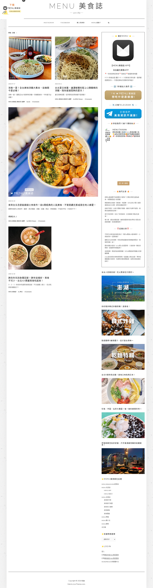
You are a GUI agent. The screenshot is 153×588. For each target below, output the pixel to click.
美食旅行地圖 (108, 503)
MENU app (107, 490)
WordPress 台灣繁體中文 (110, 562)
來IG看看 (125, 183)
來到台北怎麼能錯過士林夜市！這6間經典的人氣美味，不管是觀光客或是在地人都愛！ (52, 205)
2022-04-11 (58, 84)
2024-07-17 (11, 84)
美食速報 (107, 510)
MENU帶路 (105, 517)
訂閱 (110, 555)
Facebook (65, 22)
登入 (103, 551)
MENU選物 (105, 524)
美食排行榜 (107, 500)
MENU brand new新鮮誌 (110, 484)
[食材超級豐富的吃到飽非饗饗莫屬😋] (123, 150)
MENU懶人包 (106, 520)
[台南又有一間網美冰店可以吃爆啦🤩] (135, 174)
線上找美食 (81, 22)
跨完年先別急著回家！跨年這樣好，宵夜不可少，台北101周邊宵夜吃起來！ (28, 279)
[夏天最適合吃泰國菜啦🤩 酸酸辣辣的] (135, 162)
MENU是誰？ (96, 22)
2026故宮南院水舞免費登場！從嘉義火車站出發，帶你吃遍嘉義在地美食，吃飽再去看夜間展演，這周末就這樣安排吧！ (123, 259)
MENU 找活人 (108, 494)
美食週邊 (107, 514)
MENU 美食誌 (76, 6)
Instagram (49, 22)
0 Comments (35, 101)
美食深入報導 (21, 101)
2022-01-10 (11, 201)
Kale (83, 581)
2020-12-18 (11, 274)
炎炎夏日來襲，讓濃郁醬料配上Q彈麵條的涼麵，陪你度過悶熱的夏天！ (76, 89)
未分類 (104, 527)
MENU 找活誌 (106, 487)
